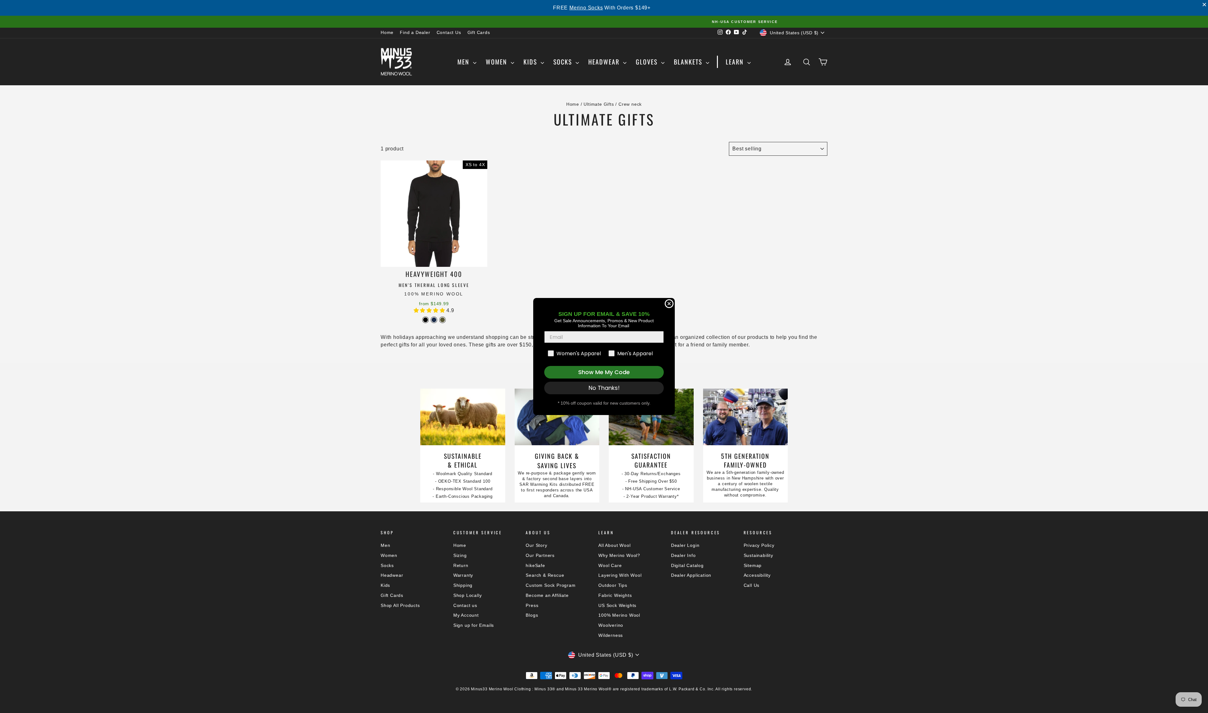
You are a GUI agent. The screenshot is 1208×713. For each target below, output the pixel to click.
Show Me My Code (604, 372)
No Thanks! (604, 388)
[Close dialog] (669, 303)
